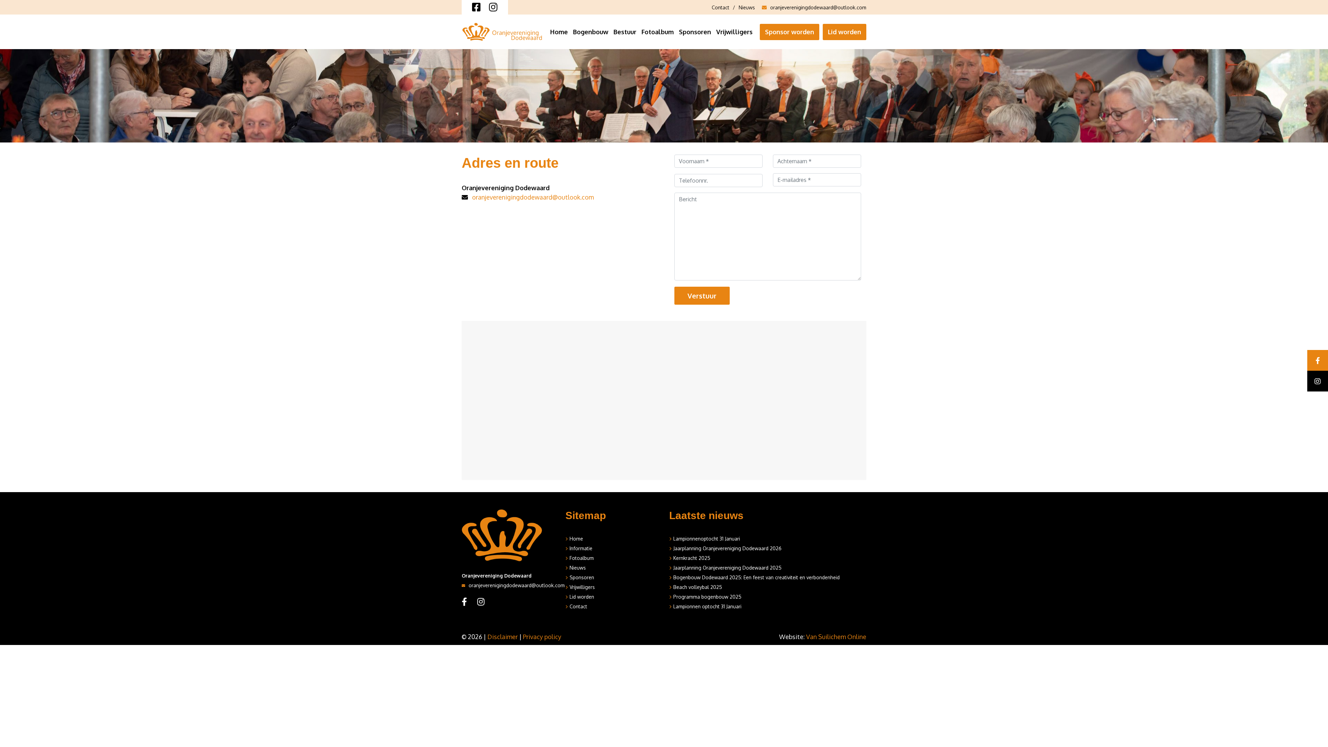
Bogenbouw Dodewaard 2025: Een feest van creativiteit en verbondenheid (756, 577)
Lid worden (844, 32)
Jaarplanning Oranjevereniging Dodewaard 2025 (727, 568)
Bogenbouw (590, 32)
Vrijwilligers (734, 32)
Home (559, 32)
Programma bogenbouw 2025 (707, 597)
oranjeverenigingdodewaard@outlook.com (818, 7)
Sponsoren (695, 32)
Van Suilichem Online (836, 636)
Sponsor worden (789, 32)
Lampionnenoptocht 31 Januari (706, 539)
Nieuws (747, 7)
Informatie (581, 548)
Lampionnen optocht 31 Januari (707, 606)
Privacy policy (542, 636)
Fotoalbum (658, 32)
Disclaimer (502, 636)
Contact (720, 7)
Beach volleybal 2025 (697, 587)
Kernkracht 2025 (691, 558)
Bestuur (625, 32)
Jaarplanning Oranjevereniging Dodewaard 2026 (727, 548)
